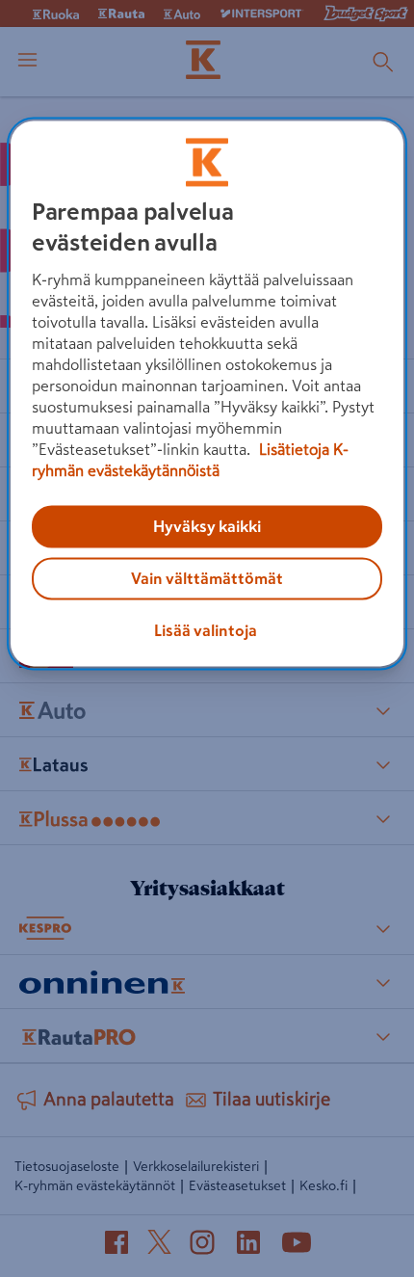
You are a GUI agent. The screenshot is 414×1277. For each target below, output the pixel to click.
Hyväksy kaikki (207, 526)
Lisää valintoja (205, 630)
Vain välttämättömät (207, 578)
